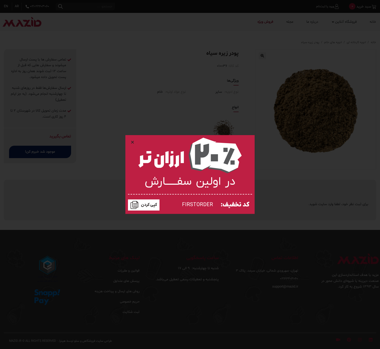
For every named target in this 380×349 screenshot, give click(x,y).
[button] (132, 142)
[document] (190, 174)
